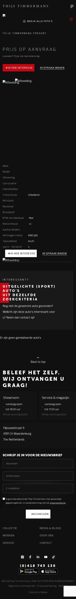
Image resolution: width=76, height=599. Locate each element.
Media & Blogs (50, 528)
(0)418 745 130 (38, 566)
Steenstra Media (38, 592)
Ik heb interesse (20, 67)
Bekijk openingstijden (15, 414)
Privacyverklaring (47, 585)
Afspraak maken (52, 67)
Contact (46, 543)
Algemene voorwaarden (22, 585)
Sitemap (63, 585)
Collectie (10, 528)
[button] (72, 6)
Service (8, 543)
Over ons (47, 535)
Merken (8, 535)
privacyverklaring (58, 503)
